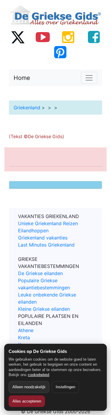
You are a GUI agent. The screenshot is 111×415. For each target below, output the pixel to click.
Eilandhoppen (33, 230)
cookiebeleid (38, 375)
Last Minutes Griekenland (46, 245)
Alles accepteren (26, 401)
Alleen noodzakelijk (29, 387)
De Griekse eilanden (40, 273)
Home (22, 77)
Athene (25, 330)
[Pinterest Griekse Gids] (60, 52)
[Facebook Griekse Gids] (94, 37)
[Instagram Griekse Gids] (68, 37)
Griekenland (27, 108)
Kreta (24, 337)
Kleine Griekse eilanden (44, 309)
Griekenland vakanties (42, 238)
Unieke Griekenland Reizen (48, 223)
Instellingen (65, 387)
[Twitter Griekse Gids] (17, 37)
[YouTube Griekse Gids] (43, 37)
